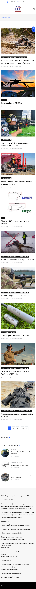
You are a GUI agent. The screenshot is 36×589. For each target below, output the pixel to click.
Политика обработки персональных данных (15, 564)
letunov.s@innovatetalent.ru (9, 556)
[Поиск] (34, 9)
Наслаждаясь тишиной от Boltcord (15, 336)
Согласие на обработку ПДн (10, 577)
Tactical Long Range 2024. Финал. (15, 296)
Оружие (13, 449)
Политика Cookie (6, 560)
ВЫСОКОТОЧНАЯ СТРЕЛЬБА (19, 475)
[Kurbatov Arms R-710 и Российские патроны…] (5, 453)
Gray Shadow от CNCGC (11, 103)
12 (23, 428)
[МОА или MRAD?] (5, 477)
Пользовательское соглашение (11, 573)
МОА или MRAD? (16, 477)
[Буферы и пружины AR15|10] (5, 465)
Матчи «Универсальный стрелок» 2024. (17, 260)
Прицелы (30, 475)
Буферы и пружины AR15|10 (20, 465)
